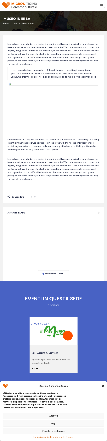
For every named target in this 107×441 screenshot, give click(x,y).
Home (6, 23)
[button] (102, 386)
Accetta (53, 415)
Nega (53, 423)
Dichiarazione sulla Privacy (60, 437)
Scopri (35, 368)
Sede (15, 23)
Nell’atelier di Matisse (45, 353)
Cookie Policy (39, 437)
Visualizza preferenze (53, 431)
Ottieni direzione (54, 273)
